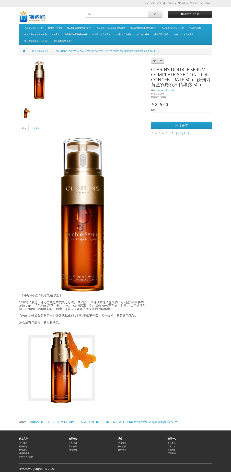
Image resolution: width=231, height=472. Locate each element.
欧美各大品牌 (143, 34)
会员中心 (172, 443)
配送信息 (23, 446)
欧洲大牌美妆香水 (124, 34)
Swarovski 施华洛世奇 (184, 34)
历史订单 (172, 446)
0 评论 (173, 133)
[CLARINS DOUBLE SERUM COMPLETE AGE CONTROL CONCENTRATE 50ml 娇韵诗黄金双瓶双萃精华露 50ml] (82, 79)
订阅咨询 (172, 453)
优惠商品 (122, 449)
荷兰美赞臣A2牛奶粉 (63, 41)
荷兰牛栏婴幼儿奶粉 (33, 27)
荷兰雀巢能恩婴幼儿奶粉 (172, 27)
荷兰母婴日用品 (161, 34)
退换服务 (73, 446)
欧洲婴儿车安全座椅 (101, 34)
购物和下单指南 (55, 27)
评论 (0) (35, 128)
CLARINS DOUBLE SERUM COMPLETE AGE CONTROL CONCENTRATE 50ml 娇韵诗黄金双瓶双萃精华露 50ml (105, 51)
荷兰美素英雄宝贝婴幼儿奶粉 (143, 27)
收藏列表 (172, 449)
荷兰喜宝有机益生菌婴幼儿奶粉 (110, 27)
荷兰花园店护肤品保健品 (76, 34)
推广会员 (122, 446)
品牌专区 (122, 443)
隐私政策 (23, 449)
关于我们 (23, 443)
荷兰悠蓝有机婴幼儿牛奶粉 (36, 41)
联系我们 (73, 443)
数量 (153, 110)
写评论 (184, 133)
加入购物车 (181, 125)
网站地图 (73, 449)
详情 (24, 128)
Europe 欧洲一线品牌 (166, 90)
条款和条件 (24, 453)
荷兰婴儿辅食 (195, 27)
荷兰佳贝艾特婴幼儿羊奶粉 (79, 27)
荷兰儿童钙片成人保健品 (35, 34)
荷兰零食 (56, 34)
